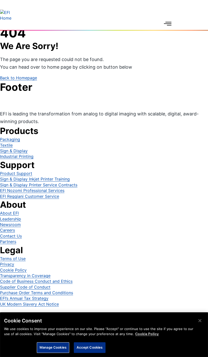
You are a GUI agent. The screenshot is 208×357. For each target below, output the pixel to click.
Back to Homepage (18, 77)
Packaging (10, 139)
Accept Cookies (89, 347)
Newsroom (10, 224)
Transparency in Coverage (25, 275)
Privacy (7, 264)
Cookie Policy (13, 270)
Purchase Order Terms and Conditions (36, 292)
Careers (7, 230)
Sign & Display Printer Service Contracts (38, 184)
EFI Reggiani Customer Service (29, 196)
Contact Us (11, 236)
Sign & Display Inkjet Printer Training (35, 179)
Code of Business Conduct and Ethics (36, 281)
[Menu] (167, 23)
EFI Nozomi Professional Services (32, 190)
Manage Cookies (53, 347)
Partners (8, 241)
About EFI (9, 213)
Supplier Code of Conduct (25, 287)
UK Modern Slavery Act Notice (29, 304)
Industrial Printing (16, 156)
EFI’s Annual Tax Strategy (24, 298)
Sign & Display (14, 150)
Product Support (16, 173)
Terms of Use (13, 258)
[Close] (199, 320)
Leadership (10, 218)
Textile (6, 145)
